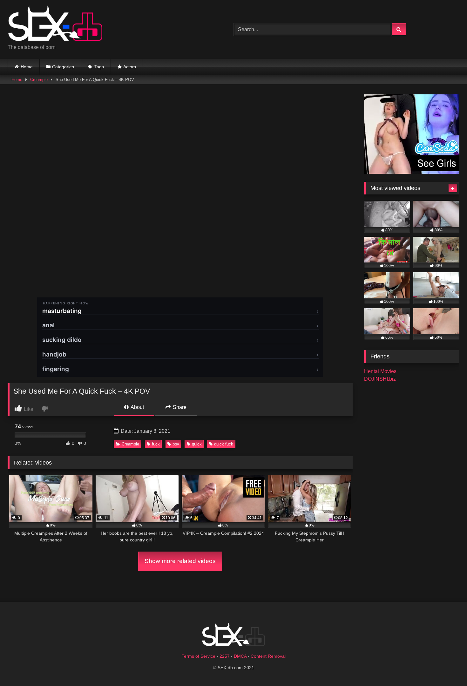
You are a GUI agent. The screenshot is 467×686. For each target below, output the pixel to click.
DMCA (240, 656)
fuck (156, 444)
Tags (99, 66)
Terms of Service (198, 656)
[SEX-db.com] (55, 24)
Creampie (39, 79)
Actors (129, 66)
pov (176, 444)
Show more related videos (180, 561)
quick (197, 444)
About (137, 407)
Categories (63, 66)
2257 (225, 656)
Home (27, 66)
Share (179, 407)
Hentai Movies (380, 371)
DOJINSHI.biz (380, 379)
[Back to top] (447, 667)
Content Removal (268, 656)
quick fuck (223, 444)
